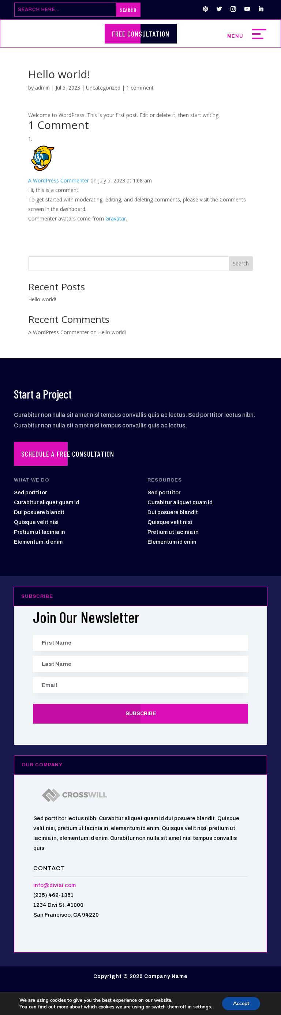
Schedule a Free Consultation (67, 453)
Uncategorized (103, 87)
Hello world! (42, 299)
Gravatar (115, 218)
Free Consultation (140, 33)
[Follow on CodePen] (205, 9)
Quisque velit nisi (36, 522)
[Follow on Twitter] (219, 9)
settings (202, 1007)
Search (241, 263)
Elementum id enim (38, 542)
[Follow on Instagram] (233, 9)
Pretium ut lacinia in (39, 532)
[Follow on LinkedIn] (261, 9)
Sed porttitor (30, 492)
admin (42, 87)
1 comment (140, 87)
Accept (241, 1003)
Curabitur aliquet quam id (46, 502)
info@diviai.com (54, 885)
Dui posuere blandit (39, 512)
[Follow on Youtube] (247, 9)
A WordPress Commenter (58, 180)
